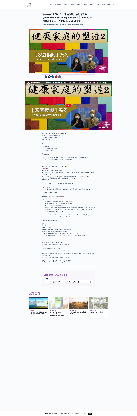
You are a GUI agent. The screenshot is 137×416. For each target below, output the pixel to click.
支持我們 (104, 4)
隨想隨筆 (65, 4)
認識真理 (78, 4)
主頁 (55, 4)
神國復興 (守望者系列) (78, 24)
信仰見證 (72, 4)
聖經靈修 (91, 4)
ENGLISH (109, 4)
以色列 (98, 4)
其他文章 (46, 279)
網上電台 (59, 4)
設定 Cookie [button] (83, 413)
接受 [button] (90, 413)
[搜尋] (114, 4)
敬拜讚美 (85, 4)
